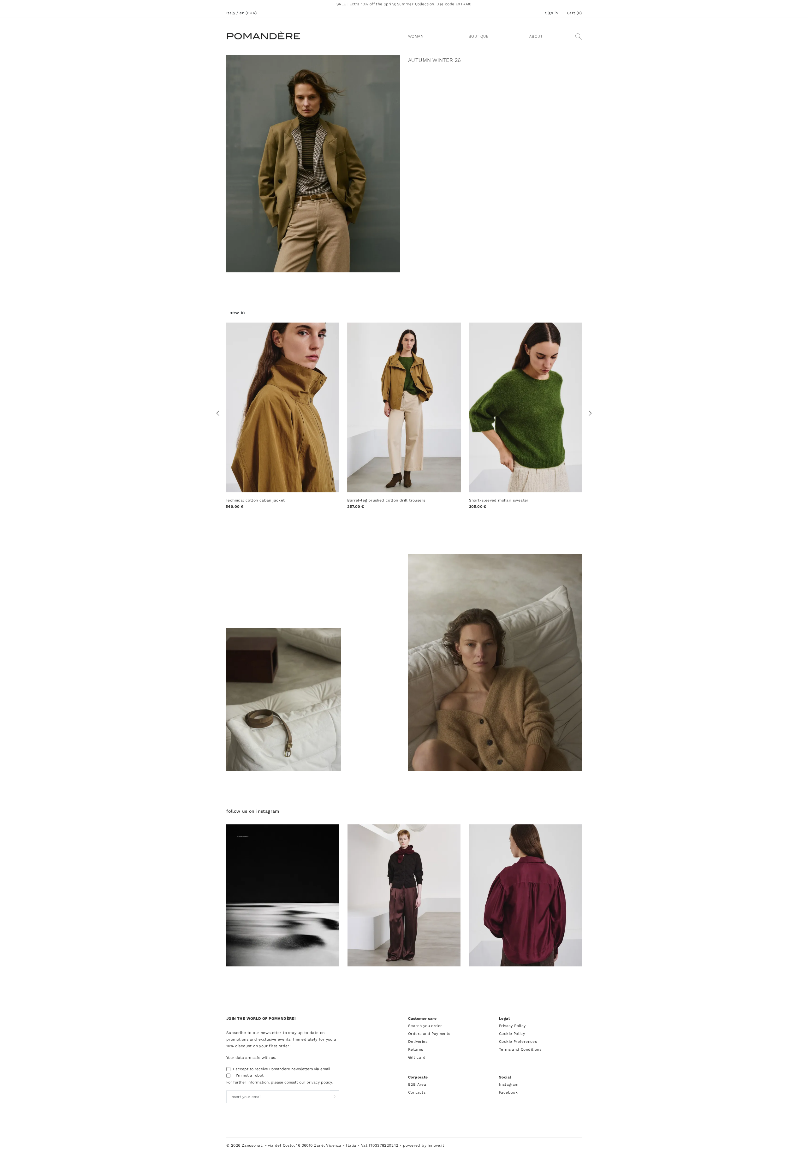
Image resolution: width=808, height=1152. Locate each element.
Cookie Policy (512, 1033)
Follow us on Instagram (252, 811)
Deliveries (417, 1041)
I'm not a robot (250, 1075)
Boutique (478, 36)
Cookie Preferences (518, 1041)
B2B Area (417, 1084)
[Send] (334, 1096)
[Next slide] (590, 413)
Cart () (574, 13)
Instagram (509, 1084)
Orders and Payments (429, 1033)
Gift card (417, 1057)
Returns (415, 1049)
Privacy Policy (512, 1026)
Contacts (416, 1092)
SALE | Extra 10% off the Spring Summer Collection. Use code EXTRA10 (404, 4)
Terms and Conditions (520, 1049)
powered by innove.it (423, 1145)
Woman (416, 36)
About (536, 36)
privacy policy (319, 1082)
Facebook (508, 1092)
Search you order (425, 1026)
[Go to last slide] (218, 413)
